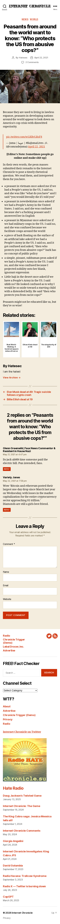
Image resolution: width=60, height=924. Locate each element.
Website (7, 599)
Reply (7, 469)
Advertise (9, 650)
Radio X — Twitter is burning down (24, 886)
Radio (6, 635)
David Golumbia (13, 865)
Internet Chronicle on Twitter (22, 732)
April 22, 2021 (41, 57)
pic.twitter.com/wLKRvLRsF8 (24, 137)
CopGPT (8, 896)
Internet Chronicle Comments (21, 830)
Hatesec (23, 57)
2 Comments (32, 62)
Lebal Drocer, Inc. (13, 646)
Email (5, 585)
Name (6, 572)
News (25, 19)
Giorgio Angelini (13, 841)
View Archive (11, 377)
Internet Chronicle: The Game (21, 806)
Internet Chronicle (22, 912)
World (34, 19)
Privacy (8, 719)
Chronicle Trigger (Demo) (19, 715)
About (6, 706)
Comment (9, 544)
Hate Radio (13, 788)
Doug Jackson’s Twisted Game (22, 795)
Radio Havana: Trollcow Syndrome (24, 875)
